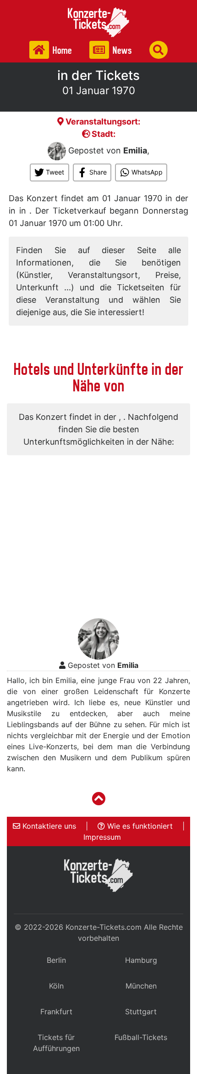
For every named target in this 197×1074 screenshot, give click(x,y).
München (141, 985)
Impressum (102, 837)
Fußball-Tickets (141, 1037)
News (121, 50)
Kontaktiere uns (48, 826)
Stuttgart (141, 1011)
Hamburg (141, 960)
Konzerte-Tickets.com (104, 927)
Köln (56, 985)
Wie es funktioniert (139, 826)
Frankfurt (56, 1011)
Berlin (56, 960)
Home (61, 50)
